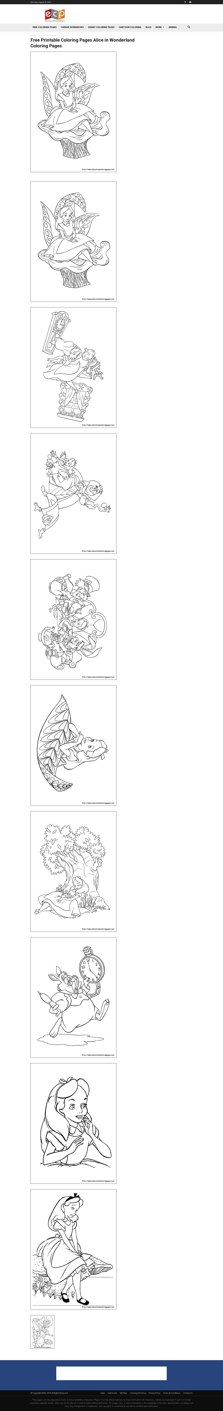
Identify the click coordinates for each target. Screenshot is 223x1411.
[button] (189, 27)
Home (33, 35)
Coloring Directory (138, 1393)
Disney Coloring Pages (101, 27)
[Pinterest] (185, 2)
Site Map (123, 1393)
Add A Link (112, 1393)
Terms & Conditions (171, 1393)
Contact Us (188, 1393)
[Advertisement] (137, 15)
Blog (148, 27)
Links (103, 1393)
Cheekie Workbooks (72, 27)
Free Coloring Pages (45, 27)
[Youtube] (190, 2)
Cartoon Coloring (130, 27)
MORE (158, 27)
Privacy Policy (154, 1393)
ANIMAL (173, 27)
